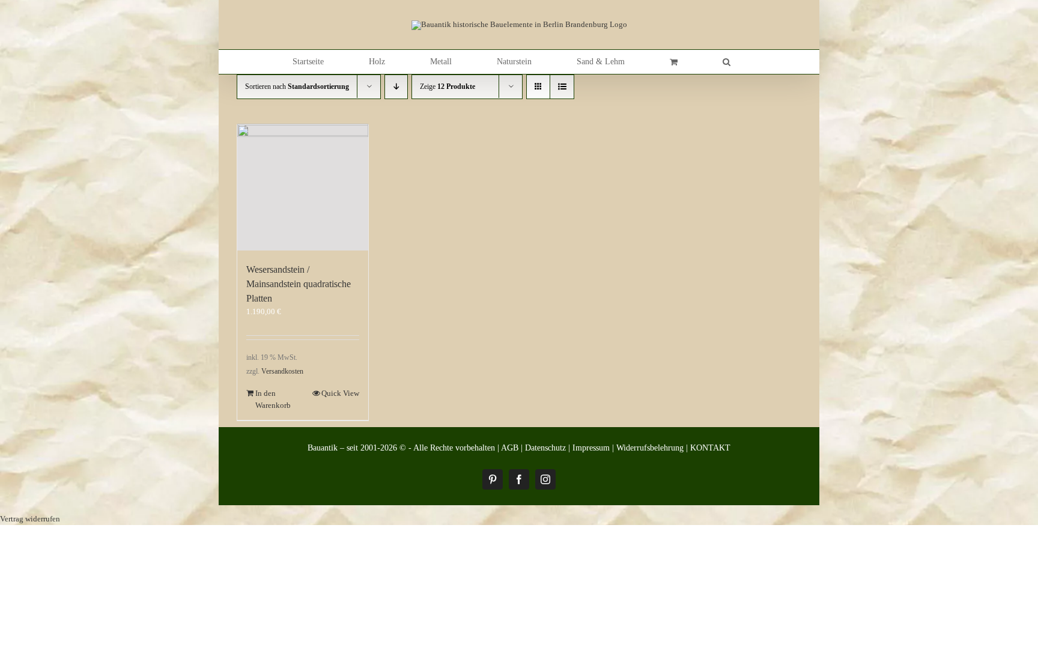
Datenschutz (545, 447)
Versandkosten (282, 371)
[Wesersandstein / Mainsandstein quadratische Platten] (302, 188)
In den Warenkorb (273, 399)
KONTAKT (710, 447)
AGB (509, 447)
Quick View (340, 393)
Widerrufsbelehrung (650, 447)
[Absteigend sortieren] (396, 86)
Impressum (591, 447)
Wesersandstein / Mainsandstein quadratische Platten (298, 283)
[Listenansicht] (562, 87)
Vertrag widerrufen (30, 518)
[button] (726, 62)
